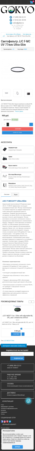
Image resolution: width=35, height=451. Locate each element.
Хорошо (17, 447)
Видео (16, 194)
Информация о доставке (7, 406)
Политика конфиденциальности (9, 408)
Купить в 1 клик (17, 312)
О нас (2, 404)
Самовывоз (4, 412)
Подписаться (18, 358)
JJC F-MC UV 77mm (9, 340)
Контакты (3, 410)
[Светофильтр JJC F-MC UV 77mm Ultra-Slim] (17, 69)
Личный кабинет (5, 428)
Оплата (3, 414)
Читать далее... (19, 111)
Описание (6, 194)
